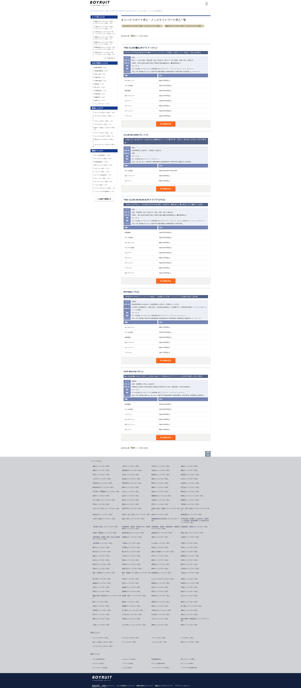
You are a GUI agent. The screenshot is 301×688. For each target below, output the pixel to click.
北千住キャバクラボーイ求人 (190, 487)
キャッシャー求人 (102, 178)
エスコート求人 (102, 168)
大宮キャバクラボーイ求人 (101, 587)
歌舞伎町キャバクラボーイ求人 (132, 470)
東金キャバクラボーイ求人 (189, 614)
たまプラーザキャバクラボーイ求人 (162, 579)
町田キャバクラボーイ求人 (159, 483)
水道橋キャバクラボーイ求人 (131, 547)
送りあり (100, 87)
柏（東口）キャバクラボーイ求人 (132, 610)
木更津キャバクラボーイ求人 (102, 610)
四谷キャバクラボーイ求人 (159, 514)
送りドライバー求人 (103, 165)
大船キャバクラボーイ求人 (189, 579)
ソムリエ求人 (101, 185)
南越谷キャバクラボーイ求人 (131, 587)
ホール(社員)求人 (102, 155)
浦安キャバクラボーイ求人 (101, 619)
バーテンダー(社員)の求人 (189, 667)
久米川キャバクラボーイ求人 (131, 556)
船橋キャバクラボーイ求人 (130, 602)
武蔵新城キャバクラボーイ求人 (161, 573)
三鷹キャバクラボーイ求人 (189, 543)
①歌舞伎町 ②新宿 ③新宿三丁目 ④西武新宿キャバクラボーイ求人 (136, 527)
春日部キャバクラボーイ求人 (160, 596)
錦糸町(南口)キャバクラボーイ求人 (133, 533)
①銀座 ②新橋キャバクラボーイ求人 (105, 533)
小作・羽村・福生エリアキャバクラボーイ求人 (195, 509)
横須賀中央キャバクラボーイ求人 (103, 487)
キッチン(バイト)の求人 (100, 667)
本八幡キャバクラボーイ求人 (160, 614)
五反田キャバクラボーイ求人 (190, 483)
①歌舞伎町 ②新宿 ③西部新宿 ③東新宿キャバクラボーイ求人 (165, 527)
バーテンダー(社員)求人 (104, 191)
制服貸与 (100, 97)
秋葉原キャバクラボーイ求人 (190, 474)
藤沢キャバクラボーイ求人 (189, 564)
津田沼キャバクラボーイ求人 (160, 602)
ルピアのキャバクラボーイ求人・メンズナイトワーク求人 (141, 26)
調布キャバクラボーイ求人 (130, 487)
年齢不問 (100, 77)
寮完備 (99, 84)
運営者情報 (96, 685)
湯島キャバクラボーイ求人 (101, 556)
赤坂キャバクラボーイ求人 (159, 491)
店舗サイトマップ (108, 685)
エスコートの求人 (98, 663)
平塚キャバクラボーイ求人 (101, 568)
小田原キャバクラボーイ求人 (190, 568)
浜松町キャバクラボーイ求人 (160, 500)
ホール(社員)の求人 (99, 659)
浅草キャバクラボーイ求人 (189, 547)
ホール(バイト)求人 (103, 158)
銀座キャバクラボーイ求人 (101, 466)
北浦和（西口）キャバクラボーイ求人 (134, 596)
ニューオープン (102, 104)
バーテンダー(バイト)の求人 (160, 667)
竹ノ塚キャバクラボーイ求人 (160, 543)
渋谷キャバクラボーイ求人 (101, 474)
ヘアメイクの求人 (127, 663)
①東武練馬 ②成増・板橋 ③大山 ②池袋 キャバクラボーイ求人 (107, 538)
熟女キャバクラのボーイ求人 (190, 642)
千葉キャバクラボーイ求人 (101, 606)
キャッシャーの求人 (187, 663)
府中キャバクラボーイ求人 (159, 504)
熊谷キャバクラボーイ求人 (189, 591)
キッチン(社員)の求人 (158, 663)
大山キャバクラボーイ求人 (130, 491)
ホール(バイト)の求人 (129, 659)
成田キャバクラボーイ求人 (189, 602)
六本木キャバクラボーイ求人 (160, 466)
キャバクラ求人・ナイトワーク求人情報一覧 (150, 11)
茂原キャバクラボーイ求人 (189, 610)
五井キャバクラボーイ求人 (101, 560)
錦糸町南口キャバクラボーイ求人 (191, 514)
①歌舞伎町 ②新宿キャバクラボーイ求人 (194, 527)
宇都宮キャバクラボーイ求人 (131, 619)
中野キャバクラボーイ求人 (101, 504)
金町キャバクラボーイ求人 (159, 537)
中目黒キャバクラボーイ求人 (190, 504)
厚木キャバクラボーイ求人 (130, 583)
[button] (161, 26)
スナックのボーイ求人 (104, 133)
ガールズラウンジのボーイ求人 (102, 646)
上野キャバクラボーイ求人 (130, 466)
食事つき (100, 100)
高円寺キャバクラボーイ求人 (190, 491)
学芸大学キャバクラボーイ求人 (132, 508)
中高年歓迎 (100, 81)
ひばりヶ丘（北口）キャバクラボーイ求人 (106, 508)
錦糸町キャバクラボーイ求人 (160, 474)
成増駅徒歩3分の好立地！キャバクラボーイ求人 (165, 519)
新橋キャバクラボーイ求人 (101, 470)
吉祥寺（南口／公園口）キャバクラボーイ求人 (165, 509)
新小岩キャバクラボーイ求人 (102, 551)
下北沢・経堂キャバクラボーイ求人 (104, 519)
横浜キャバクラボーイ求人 (159, 560)
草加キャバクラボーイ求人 (101, 591)
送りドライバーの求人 (188, 659)
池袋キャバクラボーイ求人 (189, 466)
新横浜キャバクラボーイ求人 (160, 564)
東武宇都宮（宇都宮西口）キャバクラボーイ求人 (195, 619)
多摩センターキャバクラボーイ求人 (192, 496)
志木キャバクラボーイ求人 (159, 587)
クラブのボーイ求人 (103, 124)
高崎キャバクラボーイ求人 (159, 625)
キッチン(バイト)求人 (103, 181)
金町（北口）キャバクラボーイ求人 (133, 519)
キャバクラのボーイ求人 (105, 112)
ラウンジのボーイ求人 (104, 121)
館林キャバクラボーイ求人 (189, 625)
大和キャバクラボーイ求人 (130, 474)
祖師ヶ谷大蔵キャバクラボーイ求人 (162, 551)
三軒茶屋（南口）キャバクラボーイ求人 (105, 527)
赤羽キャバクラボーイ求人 (101, 496)
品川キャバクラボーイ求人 (130, 496)
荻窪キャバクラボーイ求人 (159, 547)
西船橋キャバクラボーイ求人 (131, 606)
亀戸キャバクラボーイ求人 (101, 547)
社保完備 (100, 94)
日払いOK (100, 74)
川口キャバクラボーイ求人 (189, 596)
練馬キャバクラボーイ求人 (189, 470)
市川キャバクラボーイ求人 (159, 556)
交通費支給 (100, 90)
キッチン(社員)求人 (103, 175)
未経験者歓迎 (101, 71)
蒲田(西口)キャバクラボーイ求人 (161, 533)
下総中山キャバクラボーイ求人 (161, 610)
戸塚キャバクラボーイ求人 (130, 579)
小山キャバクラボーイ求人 (159, 619)
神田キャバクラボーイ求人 (159, 479)
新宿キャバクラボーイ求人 (130, 500)
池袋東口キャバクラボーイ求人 (132, 537)
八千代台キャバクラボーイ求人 (132, 614)
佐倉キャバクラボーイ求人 (159, 606)
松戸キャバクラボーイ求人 (101, 614)
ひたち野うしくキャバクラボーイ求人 (134, 625)
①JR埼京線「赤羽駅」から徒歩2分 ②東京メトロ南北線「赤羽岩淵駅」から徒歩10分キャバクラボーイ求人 (195, 520)
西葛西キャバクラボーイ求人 (190, 500)
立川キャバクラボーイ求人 (189, 479)
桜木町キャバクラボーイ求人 (190, 583)
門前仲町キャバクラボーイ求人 (132, 483)
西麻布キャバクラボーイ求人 (190, 556)
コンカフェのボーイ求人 (104, 136)
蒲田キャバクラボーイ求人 (159, 487)
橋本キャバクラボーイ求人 (159, 568)
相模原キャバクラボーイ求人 (102, 583)
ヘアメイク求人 (102, 172)
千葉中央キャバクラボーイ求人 (102, 483)
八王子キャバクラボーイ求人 (102, 479)
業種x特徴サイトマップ (145, 685)
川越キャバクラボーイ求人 (189, 587)
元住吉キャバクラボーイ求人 (190, 573)
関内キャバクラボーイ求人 (130, 560)
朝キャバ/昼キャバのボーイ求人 (103, 642)
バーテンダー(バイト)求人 (105, 188)
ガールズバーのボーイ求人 (130, 638)
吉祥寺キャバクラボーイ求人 (160, 470)
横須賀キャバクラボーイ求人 (160, 583)
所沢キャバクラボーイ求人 (159, 591)
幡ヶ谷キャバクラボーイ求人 (131, 551)
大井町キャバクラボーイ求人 (190, 537)
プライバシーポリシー (182, 685)
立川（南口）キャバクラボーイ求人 (104, 500)
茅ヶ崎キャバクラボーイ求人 (102, 579)
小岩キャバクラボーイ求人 (189, 551)
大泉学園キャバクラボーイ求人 (102, 543)
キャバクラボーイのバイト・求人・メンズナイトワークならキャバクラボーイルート (113, 11)
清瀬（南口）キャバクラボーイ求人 (192, 533)
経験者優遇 (100, 67)
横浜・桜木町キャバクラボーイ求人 (104, 573)
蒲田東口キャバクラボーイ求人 (161, 496)
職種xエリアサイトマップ (164, 685)
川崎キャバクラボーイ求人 (189, 560)
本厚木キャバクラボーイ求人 (131, 564)
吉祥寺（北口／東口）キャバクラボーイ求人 (136, 514)
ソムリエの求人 (127, 667)
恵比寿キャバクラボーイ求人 (131, 479)
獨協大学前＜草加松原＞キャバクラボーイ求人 (107, 596)
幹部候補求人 (101, 162)
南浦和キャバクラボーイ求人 (131, 591)
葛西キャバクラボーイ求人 (130, 504)
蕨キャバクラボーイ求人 (100, 602)
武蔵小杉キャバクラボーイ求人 (132, 568)
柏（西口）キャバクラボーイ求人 (191, 606)
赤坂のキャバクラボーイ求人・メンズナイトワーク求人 (183, 26)
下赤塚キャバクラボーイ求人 (131, 543)
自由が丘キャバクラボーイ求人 (102, 514)
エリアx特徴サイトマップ (125, 685)
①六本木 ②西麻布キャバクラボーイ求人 (106, 491)
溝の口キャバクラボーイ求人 (102, 564)
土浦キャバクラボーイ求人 (101, 625)
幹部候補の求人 (156, 659)
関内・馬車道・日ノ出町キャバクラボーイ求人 (136, 574)
